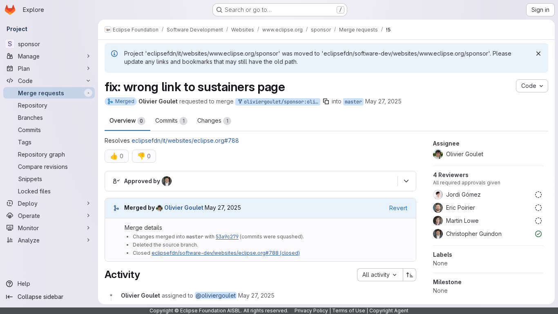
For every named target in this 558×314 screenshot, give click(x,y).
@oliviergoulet (216, 295)
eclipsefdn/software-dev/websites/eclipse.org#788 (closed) (226, 253)
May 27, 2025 (383, 101)
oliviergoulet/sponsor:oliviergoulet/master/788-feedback (280, 102)
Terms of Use (348, 310)
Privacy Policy (311, 310)
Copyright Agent (388, 310)
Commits (170, 120)
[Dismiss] (538, 53)
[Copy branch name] (326, 101)
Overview (126, 120)
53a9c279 (227, 236)
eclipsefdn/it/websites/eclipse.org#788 (185, 140)
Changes (212, 120)
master (353, 102)
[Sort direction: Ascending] (409, 274)
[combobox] (380, 274)
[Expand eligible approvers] (406, 181)
